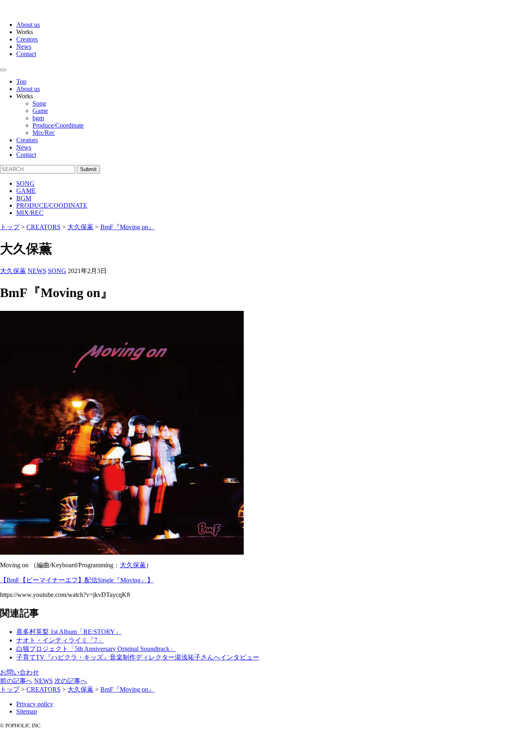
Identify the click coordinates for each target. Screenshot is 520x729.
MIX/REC (29, 212)
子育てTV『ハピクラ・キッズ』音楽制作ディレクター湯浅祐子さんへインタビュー (137, 657)
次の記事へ (70, 680)
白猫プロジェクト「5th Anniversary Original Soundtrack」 (96, 648)
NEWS (37, 270)
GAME (26, 190)
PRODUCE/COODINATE (51, 205)
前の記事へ (16, 680)
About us (28, 24)
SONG (25, 183)
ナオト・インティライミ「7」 (60, 640)
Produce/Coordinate (58, 125)
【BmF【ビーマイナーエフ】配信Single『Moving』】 (77, 580)
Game (40, 110)
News (23, 46)
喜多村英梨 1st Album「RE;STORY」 (68, 631)
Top (21, 81)
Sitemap (26, 711)
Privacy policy (34, 704)
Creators (27, 39)
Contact (26, 53)
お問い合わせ (19, 672)
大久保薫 (13, 270)
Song (39, 103)
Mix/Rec (43, 132)
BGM (23, 198)
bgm (38, 118)
